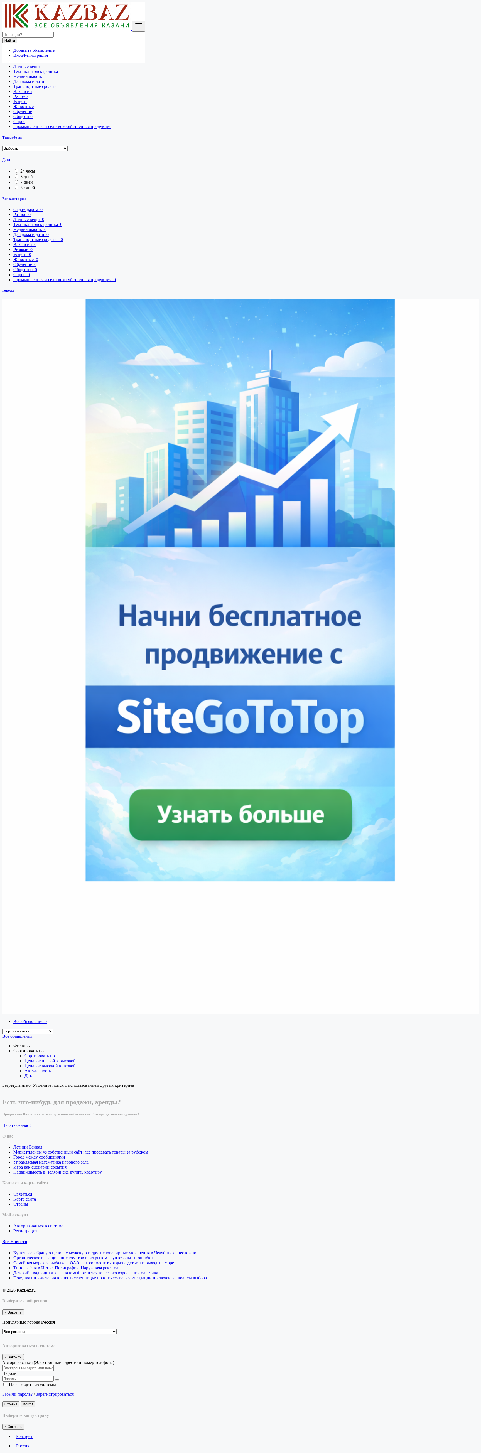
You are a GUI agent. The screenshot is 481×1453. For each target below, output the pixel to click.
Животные (23, 106)
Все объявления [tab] (30, 1021)
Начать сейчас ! (16, 1125)
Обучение (22, 111)
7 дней (26, 182)
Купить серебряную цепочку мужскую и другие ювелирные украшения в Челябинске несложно (104, 1252)
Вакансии (22, 91)
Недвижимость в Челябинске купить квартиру (57, 1172)
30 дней (27, 187)
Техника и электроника (35, 71)
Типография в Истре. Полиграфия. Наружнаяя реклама (65, 1267)
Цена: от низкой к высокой (50, 1060)
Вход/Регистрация (30, 55)
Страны (20, 1204)
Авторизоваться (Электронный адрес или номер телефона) (58, 1362)
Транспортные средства (35, 86)
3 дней (26, 176)
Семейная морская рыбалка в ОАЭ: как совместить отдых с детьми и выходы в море (93, 1262)
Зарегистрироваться (55, 1394)
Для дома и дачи (28, 81)
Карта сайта (24, 1199)
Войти (28, 1404)
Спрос (19, 121)
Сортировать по (39, 1055)
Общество (23, 116)
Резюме (20, 96)
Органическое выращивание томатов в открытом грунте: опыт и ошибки (83, 1257)
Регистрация (25, 1230)
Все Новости (14, 1241)
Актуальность (37, 1070)
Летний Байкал (27, 1147)
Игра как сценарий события (40, 1167)
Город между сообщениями (39, 1157)
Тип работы (12, 137)
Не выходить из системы (32, 1384)
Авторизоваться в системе (38, 1225)
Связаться (22, 1194)
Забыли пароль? (17, 1394)
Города (8, 290)
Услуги (20, 101)
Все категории (14, 198)
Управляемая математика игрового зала (51, 1162)
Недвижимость (27, 76)
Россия (22, 1446)
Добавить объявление (34, 50)
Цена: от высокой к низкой (50, 1065)
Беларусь (24, 1436)
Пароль (9, 1373)
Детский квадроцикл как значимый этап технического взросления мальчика (85, 1272)
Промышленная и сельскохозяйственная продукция (62, 126)
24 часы (27, 171)
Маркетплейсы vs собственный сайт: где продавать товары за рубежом (80, 1152)
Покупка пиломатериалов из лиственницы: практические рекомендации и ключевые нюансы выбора (110, 1277)
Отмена (10, 1404)
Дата (6, 160)
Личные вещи (26, 66)
